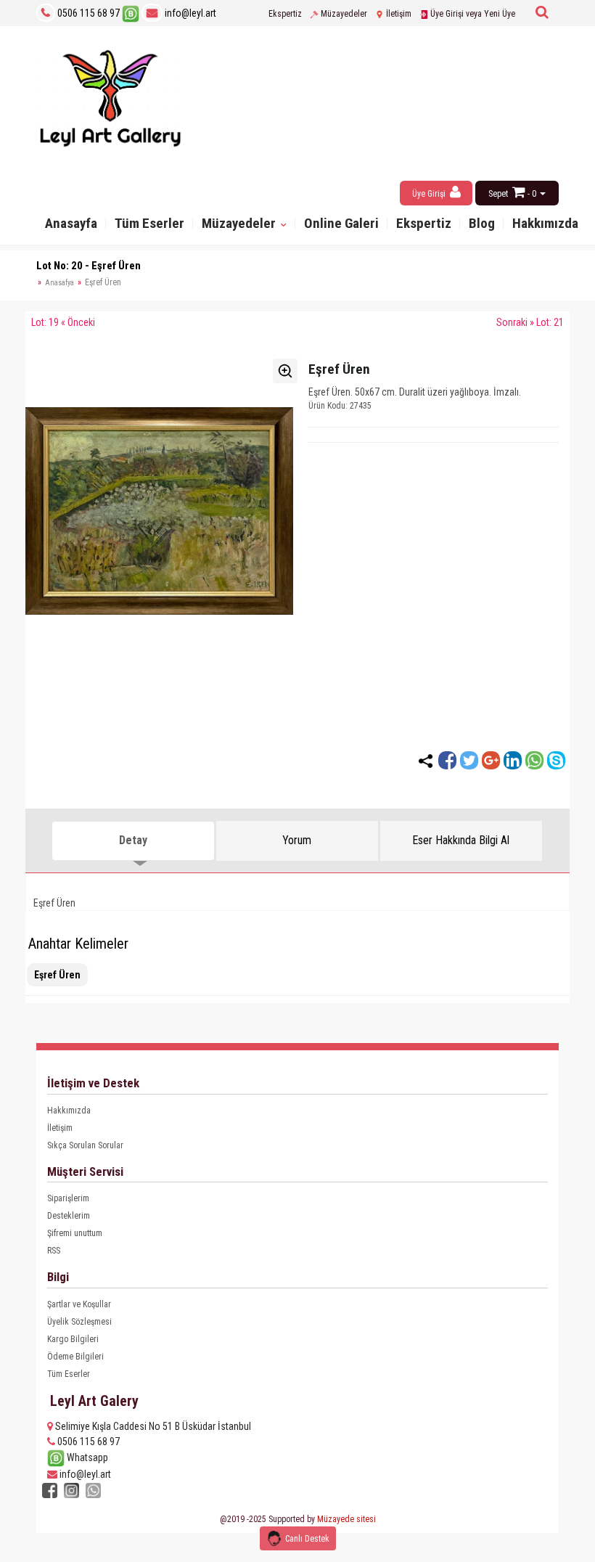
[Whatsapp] (534, 760)
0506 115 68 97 (88, 13)
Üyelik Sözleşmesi (79, 1322)
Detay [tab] (133, 840)
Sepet (498, 194)
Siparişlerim (68, 1198)
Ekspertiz (285, 14)
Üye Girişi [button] (430, 194)
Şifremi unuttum (74, 1233)
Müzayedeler (343, 14)
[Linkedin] (512, 760)
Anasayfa (71, 223)
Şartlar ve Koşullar (79, 1304)
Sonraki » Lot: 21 (530, 322)
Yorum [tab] (296, 840)
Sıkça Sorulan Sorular (85, 1145)
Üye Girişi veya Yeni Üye (471, 14)
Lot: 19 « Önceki (63, 322)
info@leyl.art (189, 13)
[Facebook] (447, 760)
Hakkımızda (545, 223)
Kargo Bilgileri (73, 1339)
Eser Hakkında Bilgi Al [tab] (460, 840)
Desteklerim (68, 1216)
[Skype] (556, 760)
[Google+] (491, 760)
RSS (53, 1251)
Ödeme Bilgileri (75, 1357)
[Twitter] (469, 760)
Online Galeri (341, 223)
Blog (482, 223)
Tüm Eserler (149, 223)
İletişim (397, 14)
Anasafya (59, 283)
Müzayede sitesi (346, 1519)
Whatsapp (86, 1457)
